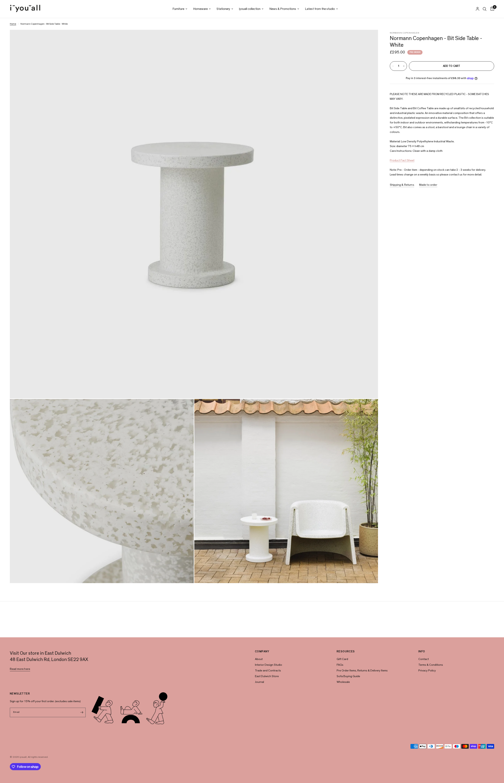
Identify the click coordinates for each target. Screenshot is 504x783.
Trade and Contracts (268, 670)
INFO (421, 651)
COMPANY (262, 651)
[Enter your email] (82, 712)
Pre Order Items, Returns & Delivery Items (362, 670)
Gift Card (342, 659)
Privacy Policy (427, 670)
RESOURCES (346, 651)
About (259, 659)
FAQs (340, 664)
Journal (259, 681)
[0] (491, 9)
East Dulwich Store (267, 676)
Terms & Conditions (430, 664)
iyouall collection (249, 8)
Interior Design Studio (268, 664)
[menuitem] (180, 9)
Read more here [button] (20, 668)
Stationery (223, 8)
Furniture (178, 8)
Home (13, 24)
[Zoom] (369, 38)
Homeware (200, 8)
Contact (423, 659)
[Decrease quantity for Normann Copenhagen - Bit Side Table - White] (393, 66)
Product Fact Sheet (402, 160)
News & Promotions (282, 8)
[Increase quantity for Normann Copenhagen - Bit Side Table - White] (404, 66)
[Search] (484, 9)
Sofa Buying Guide (348, 676)
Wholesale (343, 681)
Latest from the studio (320, 8)
